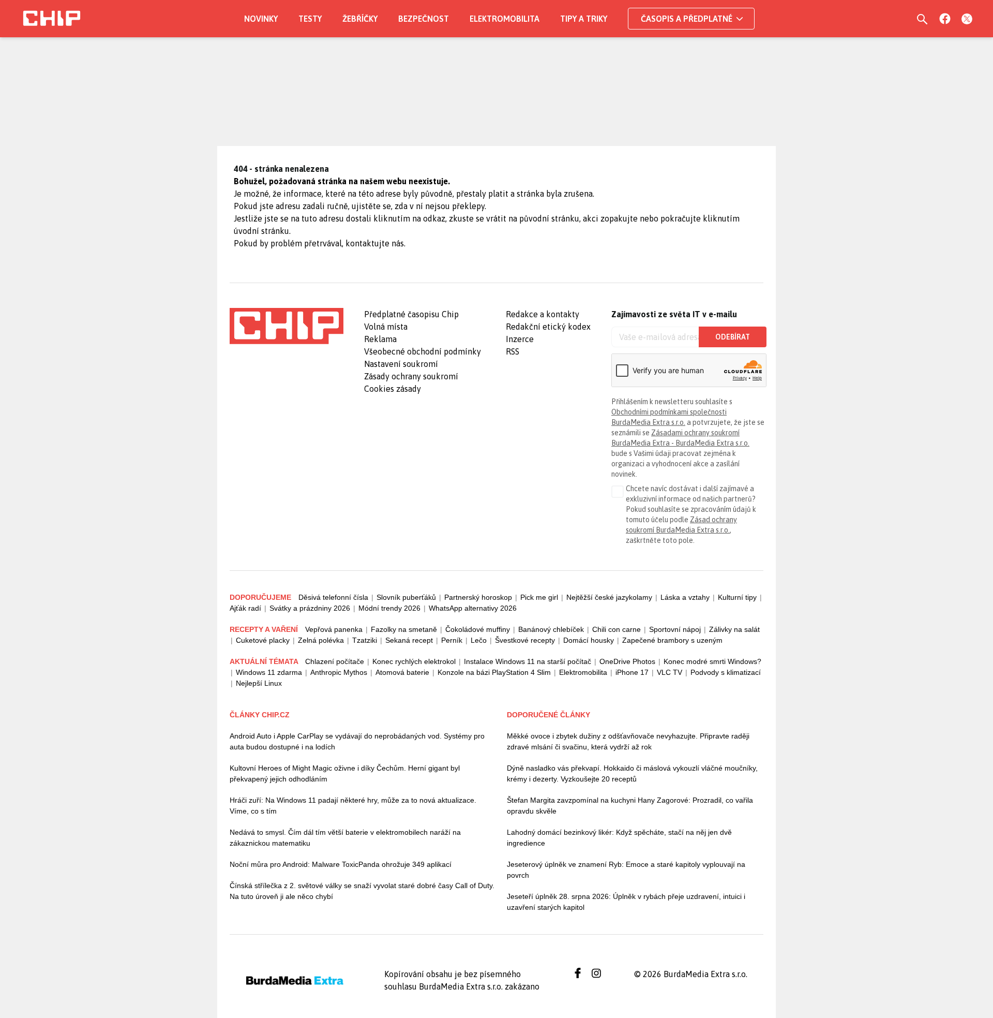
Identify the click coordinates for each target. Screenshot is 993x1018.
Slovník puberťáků (406, 597)
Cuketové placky (263, 640)
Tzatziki (364, 640)
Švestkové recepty (525, 640)
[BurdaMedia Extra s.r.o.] (286, 326)
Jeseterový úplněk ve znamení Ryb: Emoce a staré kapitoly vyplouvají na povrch (626, 869)
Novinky (261, 18)
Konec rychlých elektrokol (414, 661)
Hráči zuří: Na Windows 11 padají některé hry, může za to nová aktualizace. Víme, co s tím (353, 805)
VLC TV (669, 672)
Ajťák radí (245, 608)
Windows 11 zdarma (269, 672)
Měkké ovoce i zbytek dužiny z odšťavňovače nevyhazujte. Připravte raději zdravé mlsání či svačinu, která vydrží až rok (628, 741)
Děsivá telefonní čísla (333, 597)
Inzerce (520, 339)
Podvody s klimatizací (725, 672)
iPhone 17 (632, 672)
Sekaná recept (409, 640)
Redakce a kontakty (542, 314)
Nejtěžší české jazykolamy (609, 597)
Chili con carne (616, 629)
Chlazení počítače (334, 661)
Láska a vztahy (685, 597)
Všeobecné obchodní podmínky (422, 351)
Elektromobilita (504, 18)
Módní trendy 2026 (389, 608)
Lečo (479, 640)
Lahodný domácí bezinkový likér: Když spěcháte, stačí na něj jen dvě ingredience (619, 837)
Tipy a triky (583, 18)
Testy (310, 18)
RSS (512, 351)
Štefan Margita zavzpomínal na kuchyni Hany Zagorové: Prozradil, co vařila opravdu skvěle (630, 805)
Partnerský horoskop (478, 597)
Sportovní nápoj (675, 629)
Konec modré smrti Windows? (712, 661)
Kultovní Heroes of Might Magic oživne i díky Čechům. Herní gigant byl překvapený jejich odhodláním (345, 773)
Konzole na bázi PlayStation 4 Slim (494, 672)
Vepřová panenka (334, 629)
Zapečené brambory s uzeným (672, 640)
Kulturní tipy (737, 597)
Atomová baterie (402, 672)
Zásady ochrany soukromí (411, 376)
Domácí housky (588, 640)
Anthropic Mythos (338, 672)
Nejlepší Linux (259, 683)
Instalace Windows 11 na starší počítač (527, 661)
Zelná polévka (321, 640)
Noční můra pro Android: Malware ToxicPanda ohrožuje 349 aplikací (341, 864)
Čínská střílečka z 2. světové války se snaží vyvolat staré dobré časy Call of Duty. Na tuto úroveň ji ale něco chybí (362, 891)
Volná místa (386, 326)
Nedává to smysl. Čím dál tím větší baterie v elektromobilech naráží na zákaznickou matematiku (345, 837)
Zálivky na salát (734, 629)
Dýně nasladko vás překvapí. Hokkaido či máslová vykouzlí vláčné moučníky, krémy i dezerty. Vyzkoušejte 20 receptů (632, 773)
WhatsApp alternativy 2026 (473, 608)
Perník (451, 640)
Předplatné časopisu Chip (411, 314)
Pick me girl (539, 597)
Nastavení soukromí (401, 363)
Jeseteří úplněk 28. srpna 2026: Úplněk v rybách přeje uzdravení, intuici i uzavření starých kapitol (626, 901)
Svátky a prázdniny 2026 (309, 608)
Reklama (380, 339)
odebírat (732, 337)
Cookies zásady (392, 388)
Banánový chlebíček (551, 629)
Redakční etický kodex (548, 326)
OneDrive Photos (627, 661)
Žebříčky (360, 18)
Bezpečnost (423, 18)
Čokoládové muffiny (477, 629)
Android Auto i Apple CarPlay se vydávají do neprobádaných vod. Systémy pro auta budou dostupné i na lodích (357, 741)
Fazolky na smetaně (404, 629)
